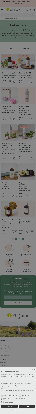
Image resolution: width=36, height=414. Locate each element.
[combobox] (32, 369)
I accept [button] (9, 406)
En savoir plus (12, 392)
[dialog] (18, 390)
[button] (18, 411)
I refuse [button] (26, 406)
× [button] (34, 369)
